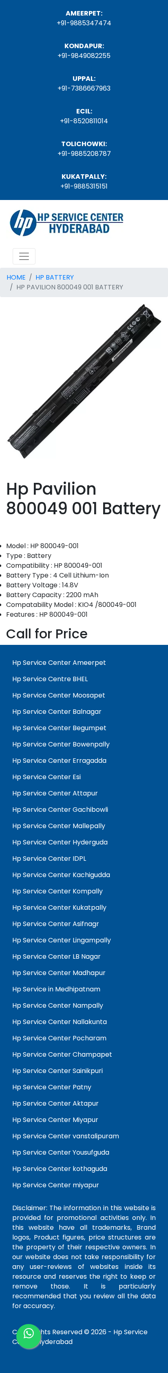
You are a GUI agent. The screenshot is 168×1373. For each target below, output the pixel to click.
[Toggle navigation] (24, 256)
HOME (16, 277)
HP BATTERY (54, 277)
